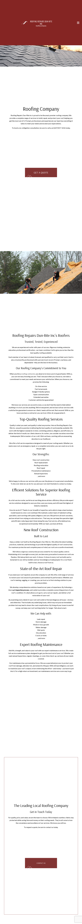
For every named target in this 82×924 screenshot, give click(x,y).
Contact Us (41, 863)
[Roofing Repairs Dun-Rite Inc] (24, 22)
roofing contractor (28, 374)
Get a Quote (41, 172)
